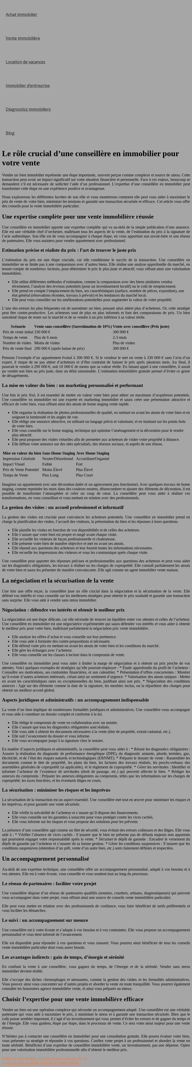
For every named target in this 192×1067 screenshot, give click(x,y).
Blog (10, 133)
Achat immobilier (21, 14)
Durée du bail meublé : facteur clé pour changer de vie (45, 1058)
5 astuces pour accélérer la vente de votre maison (40, 1063)
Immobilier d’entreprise (28, 85)
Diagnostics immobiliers (28, 109)
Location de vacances (25, 62)
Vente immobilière (23, 38)
